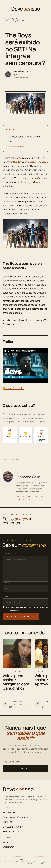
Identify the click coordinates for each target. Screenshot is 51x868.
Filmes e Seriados (12, 671)
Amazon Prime (24, 20)
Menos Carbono (11, 831)
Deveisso (25, 8)
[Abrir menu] (45, 5)
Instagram (8, 846)
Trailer (10, 141)
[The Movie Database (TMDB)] (44, 863)
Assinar (25, 769)
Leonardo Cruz (20, 71)
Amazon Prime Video (37, 161)
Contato (7, 821)
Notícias (14, 459)
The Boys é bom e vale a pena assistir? (25, 136)
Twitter (6, 842)
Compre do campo (13, 826)
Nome (6, 582)
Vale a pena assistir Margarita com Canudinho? (16, 682)
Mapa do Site (10, 812)
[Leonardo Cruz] (8, 74)
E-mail (7, 596)
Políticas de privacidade (15, 817)
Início (8, 20)
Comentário (9, 553)
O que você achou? (16, 146)
